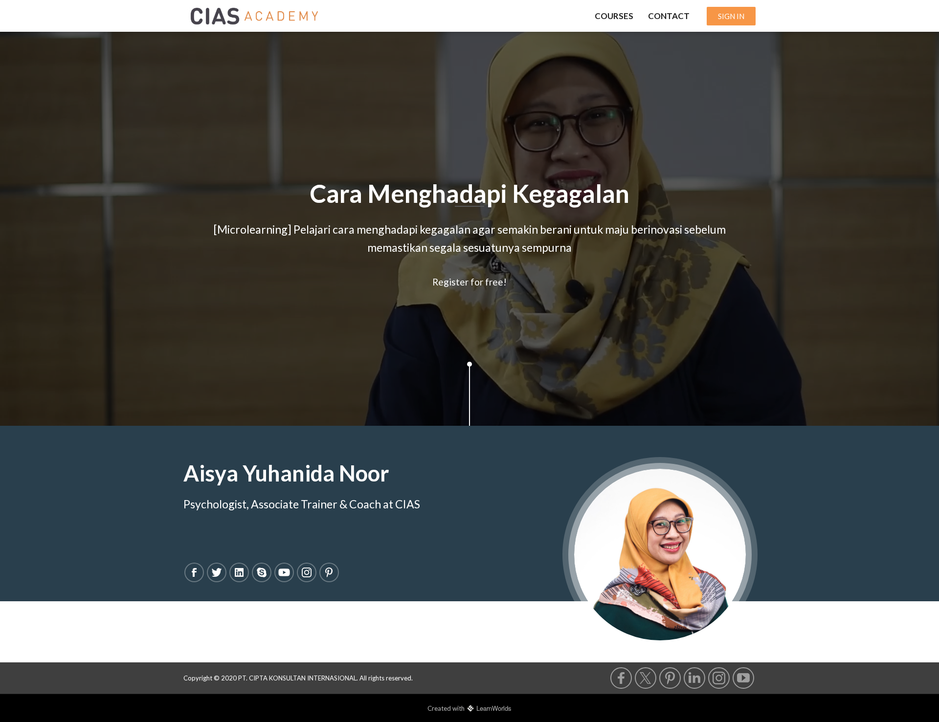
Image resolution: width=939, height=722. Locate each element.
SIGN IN (731, 16)
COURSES (614, 16)
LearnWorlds (494, 708)
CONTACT (669, 16)
